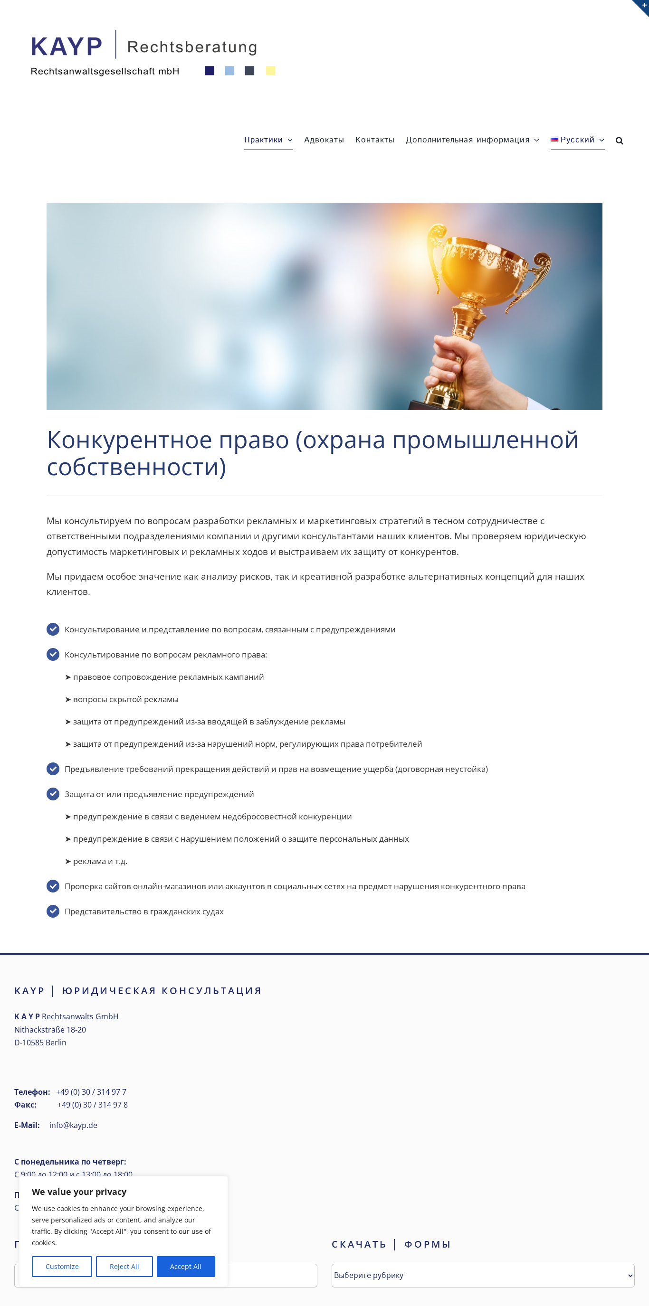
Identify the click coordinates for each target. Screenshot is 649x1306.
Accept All (185, 1266)
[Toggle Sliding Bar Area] (640, 8)
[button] (620, 140)
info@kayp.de (73, 1125)
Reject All (124, 1266)
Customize (62, 1266)
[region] (123, 1231)
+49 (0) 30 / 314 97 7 (91, 1092)
